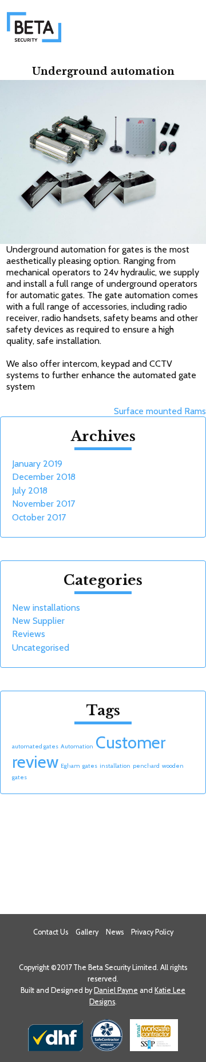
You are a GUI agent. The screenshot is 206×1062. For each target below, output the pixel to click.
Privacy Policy (152, 932)
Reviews (28, 633)
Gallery (87, 932)
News (115, 932)
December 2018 (44, 476)
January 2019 (37, 463)
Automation (77, 746)
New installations (46, 607)
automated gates (35, 746)
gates (89, 766)
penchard (146, 766)
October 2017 (39, 517)
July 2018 (29, 490)
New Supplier (38, 620)
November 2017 (43, 503)
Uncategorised (40, 647)
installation (115, 766)
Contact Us (50, 932)
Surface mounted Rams (160, 411)
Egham (70, 766)
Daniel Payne (116, 990)
